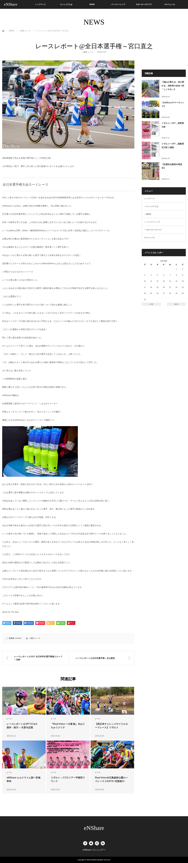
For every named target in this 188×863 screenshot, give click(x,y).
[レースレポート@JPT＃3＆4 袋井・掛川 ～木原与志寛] (24, 701)
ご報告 (84, 52)
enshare (18, 638)
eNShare (10, 4)
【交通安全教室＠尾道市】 (172, 166)
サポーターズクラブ (144, 4)
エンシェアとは (66, 4)
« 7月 (151, 304)
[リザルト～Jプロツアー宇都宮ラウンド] (68, 754)
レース (90, 52)
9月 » (176, 304)
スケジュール (169, 4)
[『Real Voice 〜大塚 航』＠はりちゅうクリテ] (68, 701)
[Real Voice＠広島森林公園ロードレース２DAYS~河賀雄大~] (112, 754)
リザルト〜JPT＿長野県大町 (173, 125)
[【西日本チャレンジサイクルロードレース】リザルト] (112, 701)
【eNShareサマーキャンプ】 (173, 104)
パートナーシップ (118, 4)
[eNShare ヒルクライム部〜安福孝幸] (24, 754)
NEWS (92, 4)
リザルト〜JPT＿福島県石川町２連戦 (173, 146)
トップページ (40, 4)
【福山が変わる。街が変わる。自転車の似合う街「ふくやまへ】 (173, 85)
